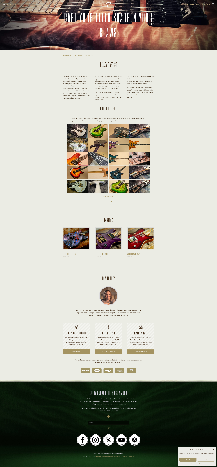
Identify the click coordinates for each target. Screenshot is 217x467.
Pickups (197, 4)
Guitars (185, 4)
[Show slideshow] (108, 196)
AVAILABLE (66, 257)
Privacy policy (118, 456)
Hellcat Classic (67, 55)
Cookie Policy (192, 463)
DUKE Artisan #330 (102, 254)
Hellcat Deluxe (78, 55)
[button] (213, 450)
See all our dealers (141, 352)
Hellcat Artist (89, 55)
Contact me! (76, 351)
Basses (192, 4)
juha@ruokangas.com (108, 456)
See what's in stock (108, 352)
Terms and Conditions (128, 456)
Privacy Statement (199, 463)
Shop (204, 4)
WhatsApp (98, 456)
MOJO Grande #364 (69, 254)
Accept (188, 459)
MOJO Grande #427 (133, 254)
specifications (137, 95)
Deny (206, 459)
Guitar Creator (11, 4)
